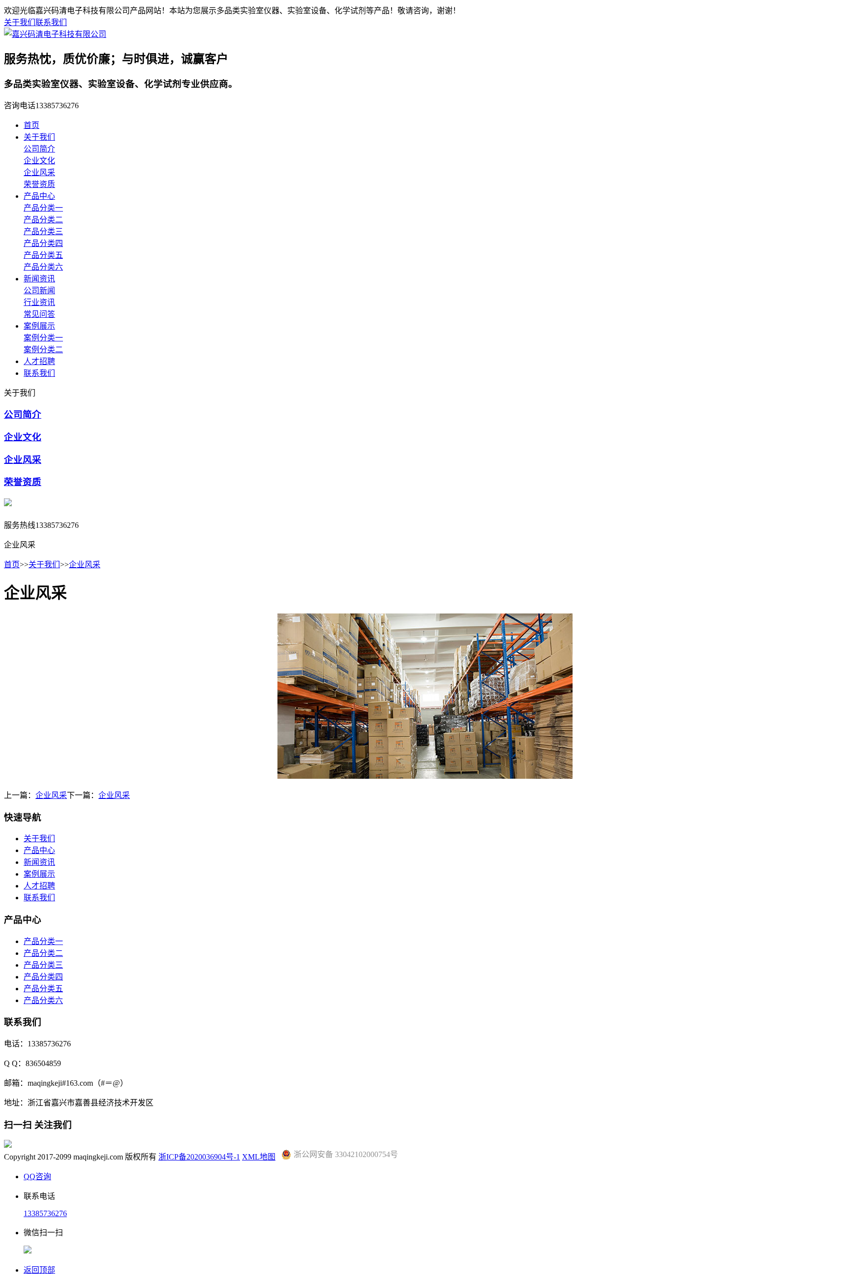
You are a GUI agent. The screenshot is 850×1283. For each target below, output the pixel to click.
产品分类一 (43, 208)
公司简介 (39, 149)
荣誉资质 (39, 184)
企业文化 (39, 160)
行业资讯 (39, 302)
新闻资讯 (39, 279)
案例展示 (39, 326)
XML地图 (258, 1157)
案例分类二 (43, 349)
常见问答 (39, 314)
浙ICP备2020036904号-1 (199, 1157)
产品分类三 (43, 231)
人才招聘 (39, 361)
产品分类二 (43, 219)
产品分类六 (43, 267)
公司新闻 (39, 290)
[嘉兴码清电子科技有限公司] (55, 34)
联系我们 (51, 22)
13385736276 (45, 1213)
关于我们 (19, 22)
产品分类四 (43, 243)
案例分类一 (43, 338)
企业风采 (39, 172)
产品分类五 (43, 255)
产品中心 (39, 196)
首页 (31, 125)
